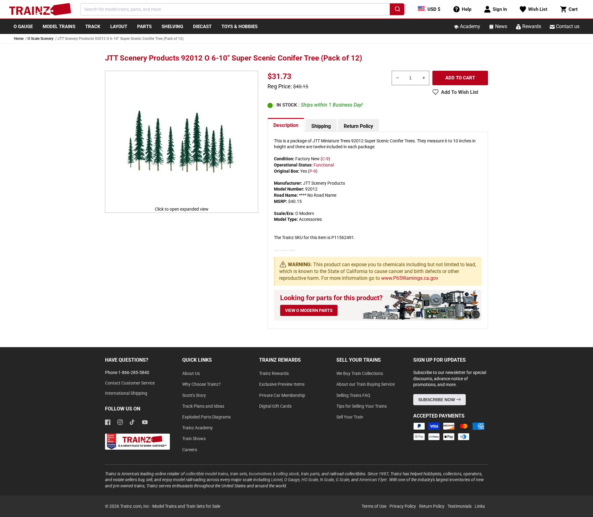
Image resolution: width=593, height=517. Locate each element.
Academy (469, 26)
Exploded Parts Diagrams (206, 416)
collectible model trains (207, 473)
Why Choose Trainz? (201, 384)
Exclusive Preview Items (282, 384)
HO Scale (309, 479)
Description (285, 125)
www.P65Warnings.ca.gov (409, 278)
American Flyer (373, 479)
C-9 (325, 158)
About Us (191, 373)
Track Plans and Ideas (203, 406)
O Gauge (292, 479)
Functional (323, 164)
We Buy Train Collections (359, 373)
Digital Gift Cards (275, 406)
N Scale (327, 479)
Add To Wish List (459, 92)
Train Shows (194, 438)
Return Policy (358, 126)
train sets (238, 473)
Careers (189, 449)
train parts (310, 473)
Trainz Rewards (274, 373)
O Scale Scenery (40, 38)
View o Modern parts (309, 310)
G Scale (342, 479)
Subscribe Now (437, 399)
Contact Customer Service (130, 382)
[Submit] (397, 10)
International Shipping (126, 393)
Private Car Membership (282, 395)
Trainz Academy (197, 427)
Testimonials (460, 506)
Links (480, 506)
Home (18, 38)
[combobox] (242, 9)
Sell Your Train (349, 416)
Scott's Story (194, 395)
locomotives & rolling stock (274, 473)
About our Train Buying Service (365, 384)
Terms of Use (374, 506)
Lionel (276, 479)
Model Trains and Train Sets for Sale (186, 506)
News (500, 26)
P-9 (312, 171)
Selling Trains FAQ (353, 395)
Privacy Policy (402, 506)
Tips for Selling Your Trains (361, 406)
